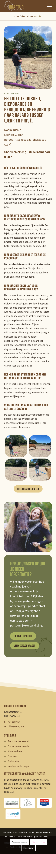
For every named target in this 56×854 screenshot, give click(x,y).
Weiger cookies (39, 842)
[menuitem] (48, 6)
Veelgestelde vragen (19, 766)
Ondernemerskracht (19, 746)
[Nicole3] (40, 446)
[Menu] (48, 6)
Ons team (13, 756)
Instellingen (28, 848)
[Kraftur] (23, 6)
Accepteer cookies (19, 842)
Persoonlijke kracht (18, 741)
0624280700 (14, 722)
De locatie (13, 761)
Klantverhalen (15, 751)
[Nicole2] (16, 469)
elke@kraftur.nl (16, 726)
